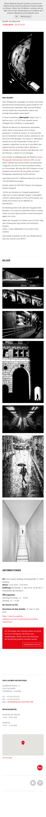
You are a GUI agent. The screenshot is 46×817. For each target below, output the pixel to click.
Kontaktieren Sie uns (32, 644)
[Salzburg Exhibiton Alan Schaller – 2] (23, 531)
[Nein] (43, 10)
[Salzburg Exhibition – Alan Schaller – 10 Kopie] (23, 419)
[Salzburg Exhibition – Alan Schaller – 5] (23, 466)
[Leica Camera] (40, 767)
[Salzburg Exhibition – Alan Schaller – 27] (23, 325)
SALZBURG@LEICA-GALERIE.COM (20, 702)
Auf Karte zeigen (7, 758)
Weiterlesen (26, 16)
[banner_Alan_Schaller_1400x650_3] (23, 277)
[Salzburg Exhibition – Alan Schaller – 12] (23, 372)
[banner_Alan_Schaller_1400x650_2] (23, 299)
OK (16, 16)
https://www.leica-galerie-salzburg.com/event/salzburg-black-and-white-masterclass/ (20, 619)
